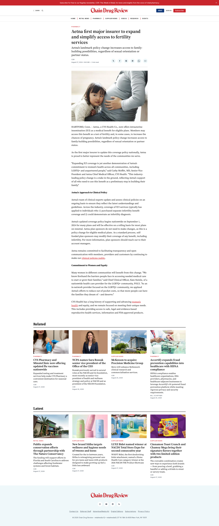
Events (145, 18)
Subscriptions (130, 511)
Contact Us (73, 511)
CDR (73, 59)
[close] (216, 3)
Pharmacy (97, 18)
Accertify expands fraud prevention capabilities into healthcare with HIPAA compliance (167, 364)
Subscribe (179, 10)
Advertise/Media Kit (101, 511)
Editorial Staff (85, 511)
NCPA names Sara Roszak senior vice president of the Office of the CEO (89, 363)
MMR (160, 10)
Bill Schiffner (156, 395)
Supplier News (111, 18)
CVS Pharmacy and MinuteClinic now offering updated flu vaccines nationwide (49, 364)
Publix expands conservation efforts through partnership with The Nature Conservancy (49, 449)
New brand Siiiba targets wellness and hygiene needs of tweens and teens (89, 447)
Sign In (169, 10)
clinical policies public (93, 258)
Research (134, 18)
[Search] (42, 10)
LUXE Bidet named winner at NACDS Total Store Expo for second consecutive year (129, 447)
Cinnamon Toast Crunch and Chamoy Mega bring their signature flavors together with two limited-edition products (168, 450)
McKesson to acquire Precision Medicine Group (127, 361)
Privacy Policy (144, 511)
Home (73, 18)
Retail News (84, 18)
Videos (124, 18)
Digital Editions (117, 511)
